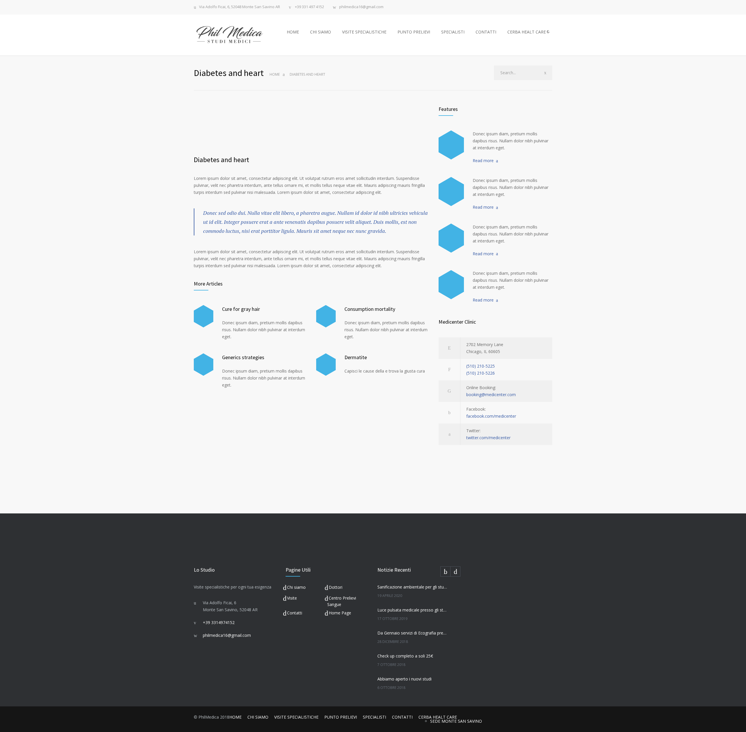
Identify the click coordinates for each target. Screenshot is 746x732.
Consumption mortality (369, 309)
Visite (292, 598)
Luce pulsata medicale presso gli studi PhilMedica (412, 610)
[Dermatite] (326, 364)
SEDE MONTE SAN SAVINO (456, 721)
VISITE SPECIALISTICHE (364, 32)
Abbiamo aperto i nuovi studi (404, 679)
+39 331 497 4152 (309, 7)
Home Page (340, 613)
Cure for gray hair (241, 309)
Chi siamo (296, 587)
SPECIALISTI (453, 32)
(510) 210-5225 (480, 366)
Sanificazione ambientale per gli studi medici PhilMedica (412, 587)
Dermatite (355, 357)
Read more (483, 160)
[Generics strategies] (203, 364)
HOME (293, 32)
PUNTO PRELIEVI (413, 32)
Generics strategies (243, 357)
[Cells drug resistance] (451, 191)
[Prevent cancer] (451, 284)
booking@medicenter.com (491, 394)
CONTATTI (486, 32)
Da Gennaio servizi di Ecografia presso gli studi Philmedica (412, 633)
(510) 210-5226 (480, 373)
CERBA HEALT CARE (526, 32)
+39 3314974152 (219, 622)
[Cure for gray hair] (203, 316)
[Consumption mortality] (326, 316)
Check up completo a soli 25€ (405, 656)
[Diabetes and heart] (312, 127)
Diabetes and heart (221, 159)
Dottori (335, 587)
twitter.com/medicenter (488, 437)
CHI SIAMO (320, 32)
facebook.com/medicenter (491, 416)
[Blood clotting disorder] (451, 145)
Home (275, 74)
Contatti (294, 613)
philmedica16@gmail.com (361, 7)
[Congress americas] (451, 238)
